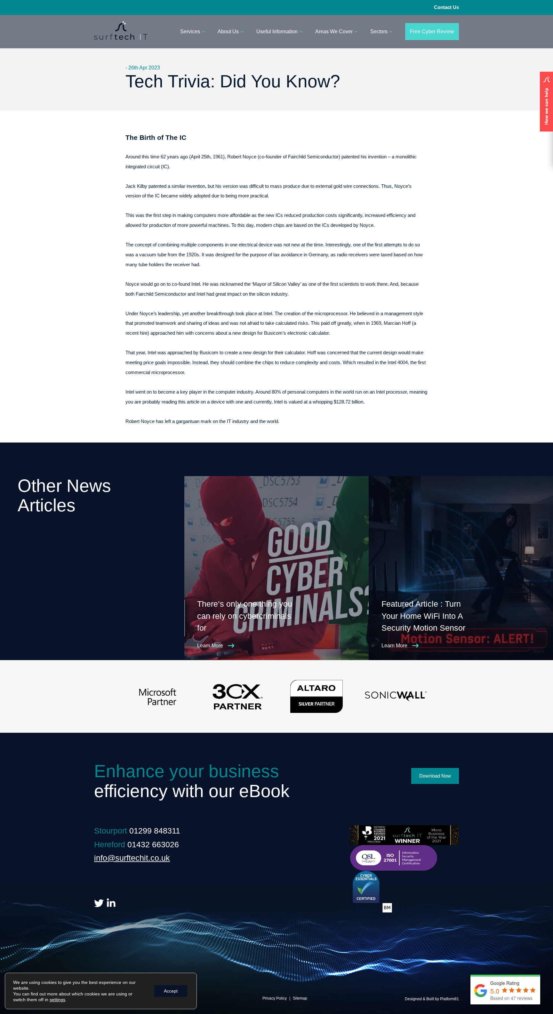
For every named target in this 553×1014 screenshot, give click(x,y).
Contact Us (446, 7)
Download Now (435, 775)
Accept (171, 991)
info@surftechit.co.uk (132, 857)
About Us (228, 31)
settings (57, 999)
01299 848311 (154, 830)
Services (190, 31)
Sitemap (300, 998)
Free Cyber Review (432, 31)
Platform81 (449, 999)
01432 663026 (153, 844)
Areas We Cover (334, 31)
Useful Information (277, 31)
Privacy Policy (274, 998)
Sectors (379, 31)
